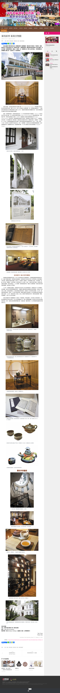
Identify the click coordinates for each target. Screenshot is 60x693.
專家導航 (35, 28)
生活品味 (30, 28)
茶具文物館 (10, 647)
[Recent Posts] (47, 51)
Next (59, 14)
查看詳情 (57, 23)
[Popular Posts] (52, 51)
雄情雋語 (10, 28)
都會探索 (25, 28)
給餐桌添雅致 (31, 668)
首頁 (2, 28)
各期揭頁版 (46, 28)
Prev (0, 14)
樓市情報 (15, 28)
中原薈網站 (11, 1)
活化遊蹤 (7, 32)
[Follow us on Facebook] (48, 33)
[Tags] (56, 51)
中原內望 (21, 28)
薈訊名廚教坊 (3, 30)
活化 (5, 647)
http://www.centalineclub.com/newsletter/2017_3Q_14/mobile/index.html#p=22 (25, 639)
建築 (7, 647)
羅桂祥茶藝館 (21, 647)
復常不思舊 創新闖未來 (54, 59)
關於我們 (6, 28)
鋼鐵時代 (17, 668)
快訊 (50, 53)
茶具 (17, 647)
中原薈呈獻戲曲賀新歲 (49, 45)
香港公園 (14, 647)
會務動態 (41, 28)
